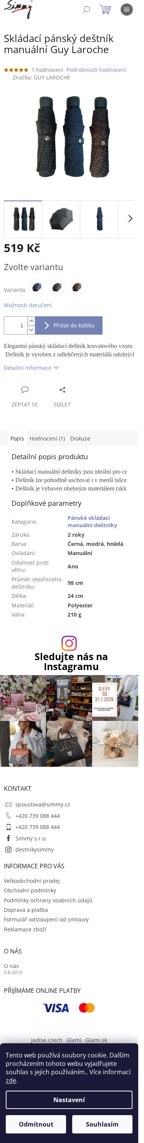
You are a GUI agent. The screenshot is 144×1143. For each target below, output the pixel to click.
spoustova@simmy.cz (42, 804)
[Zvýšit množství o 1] (31, 321)
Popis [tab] (17, 438)
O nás (11, 966)
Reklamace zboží (25, 929)
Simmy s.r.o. (31, 838)
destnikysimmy (34, 849)
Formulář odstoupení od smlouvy (46, 919)
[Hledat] (86, 9)
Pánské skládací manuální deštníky (92, 521)
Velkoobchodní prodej (32, 880)
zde (11, 1080)
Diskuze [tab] (80, 438)
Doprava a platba (26, 909)
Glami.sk (96, 1040)
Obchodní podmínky (30, 890)
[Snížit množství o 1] (31, 329)
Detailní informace (27, 367)
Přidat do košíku (73, 325)
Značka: (41, 77)
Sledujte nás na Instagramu (71, 661)
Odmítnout (36, 1124)
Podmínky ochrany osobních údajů (48, 900)
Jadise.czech (47, 1040)
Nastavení (69, 1100)
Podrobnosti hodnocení (96, 69)
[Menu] (126, 9)
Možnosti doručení (28, 305)
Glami (73, 1040)
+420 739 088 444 (37, 815)
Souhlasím (102, 1124)
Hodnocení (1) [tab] (47, 438)
